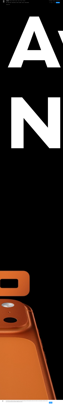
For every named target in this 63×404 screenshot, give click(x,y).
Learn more (50, 401)
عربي (54, 2)
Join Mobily (57, 2)
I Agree (50, 402)
